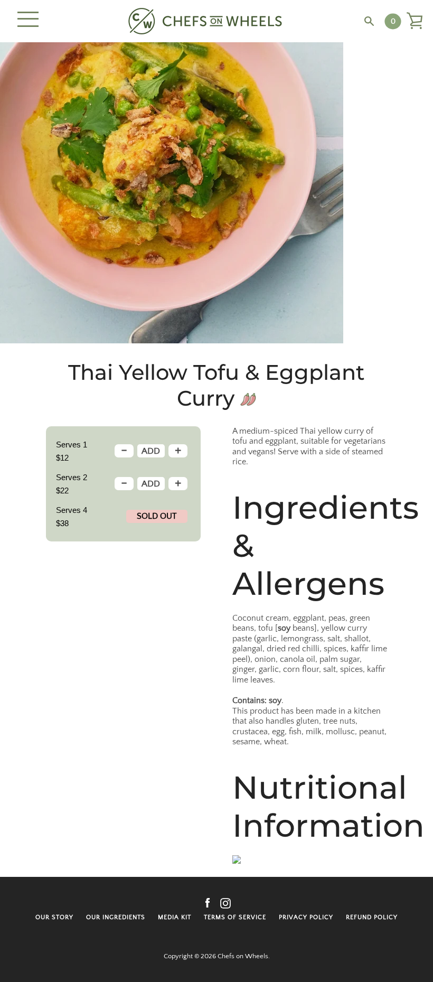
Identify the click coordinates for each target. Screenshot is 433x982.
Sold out (157, 516)
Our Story (54, 917)
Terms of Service (235, 917)
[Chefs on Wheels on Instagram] (225, 903)
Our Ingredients (115, 917)
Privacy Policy (306, 917)
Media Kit (174, 917)
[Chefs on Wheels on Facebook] (207, 903)
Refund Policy (372, 917)
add (151, 451)
